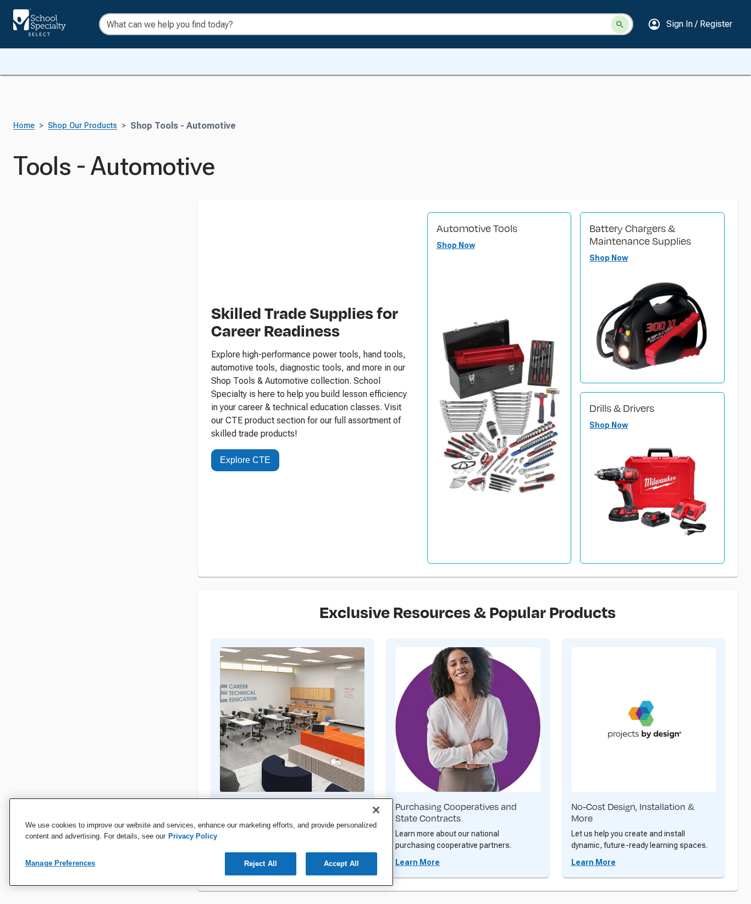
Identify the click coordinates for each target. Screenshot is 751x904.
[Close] (376, 810)
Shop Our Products (82, 125)
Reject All (260, 863)
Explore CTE (245, 460)
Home (24, 125)
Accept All (341, 863)
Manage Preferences (60, 863)
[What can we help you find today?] (620, 24)
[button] (690, 24)
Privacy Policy (192, 836)
